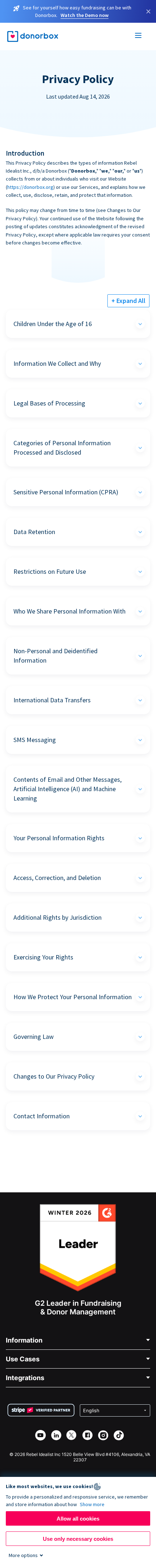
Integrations (25, 1378)
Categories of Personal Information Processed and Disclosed (62, 447)
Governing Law (33, 1036)
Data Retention (34, 532)
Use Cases (23, 1359)
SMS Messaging (34, 740)
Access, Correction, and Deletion (57, 877)
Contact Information (41, 1116)
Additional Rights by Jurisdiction (57, 917)
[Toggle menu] (138, 36)
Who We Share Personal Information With (69, 611)
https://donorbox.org (30, 187)
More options (23, 1555)
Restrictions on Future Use (49, 571)
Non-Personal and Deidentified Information (55, 655)
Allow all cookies (78, 1519)
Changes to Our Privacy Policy (53, 1076)
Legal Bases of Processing (49, 403)
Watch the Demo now (84, 15)
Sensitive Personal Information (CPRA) (65, 492)
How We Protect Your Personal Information (72, 997)
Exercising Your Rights (43, 957)
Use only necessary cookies (78, 1539)
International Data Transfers (52, 700)
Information (24, 1340)
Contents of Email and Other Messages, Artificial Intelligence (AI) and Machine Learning (67, 788)
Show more (92, 1504)
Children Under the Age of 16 (52, 324)
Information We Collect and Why (57, 363)
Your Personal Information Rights (58, 838)
